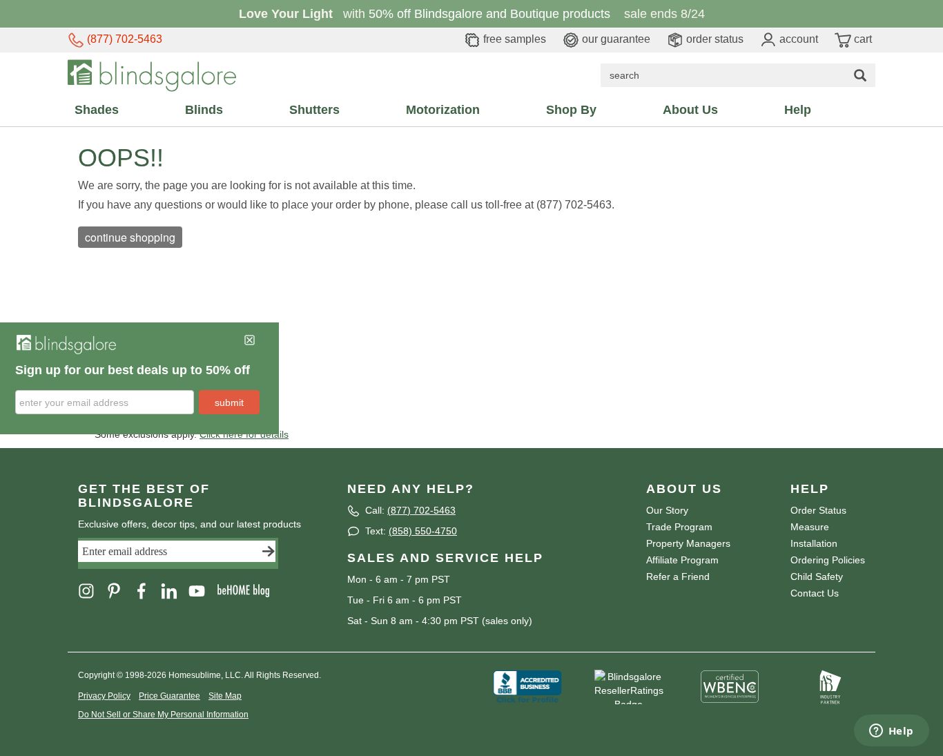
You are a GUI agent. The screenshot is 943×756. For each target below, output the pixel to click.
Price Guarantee (169, 696)
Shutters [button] (314, 110)
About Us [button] (690, 110)
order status (713, 39)
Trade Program (679, 526)
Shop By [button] (571, 110)
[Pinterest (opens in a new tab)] (119, 589)
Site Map (225, 696)
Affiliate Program (682, 559)
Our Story (667, 510)
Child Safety (816, 576)
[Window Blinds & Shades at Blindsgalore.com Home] (152, 74)
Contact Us (814, 593)
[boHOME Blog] (247, 589)
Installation (813, 543)
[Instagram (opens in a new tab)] (92, 589)
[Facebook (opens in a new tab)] (147, 589)
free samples (513, 39)
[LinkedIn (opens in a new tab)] (174, 589)
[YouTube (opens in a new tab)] (202, 589)
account (797, 39)
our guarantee (614, 39)
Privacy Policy (104, 696)
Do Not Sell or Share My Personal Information (163, 714)
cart (861, 39)
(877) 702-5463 (123, 39)
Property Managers (688, 543)
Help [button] (797, 110)
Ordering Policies (827, 559)
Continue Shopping (130, 237)
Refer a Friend (678, 576)
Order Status (818, 510)
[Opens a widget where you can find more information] (891, 732)
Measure (809, 526)
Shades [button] (97, 110)
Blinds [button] (204, 110)
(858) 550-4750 (423, 530)
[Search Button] (860, 75)
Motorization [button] (443, 110)
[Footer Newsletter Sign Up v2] (178, 553)
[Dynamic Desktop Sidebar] (139, 378)
